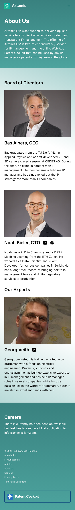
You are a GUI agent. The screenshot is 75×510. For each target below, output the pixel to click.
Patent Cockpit (14, 53)
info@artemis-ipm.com (20, 432)
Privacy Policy (11, 477)
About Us (9, 468)
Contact (8, 473)
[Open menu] (69, 6)
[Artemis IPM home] (15, 5)
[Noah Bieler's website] (52, 243)
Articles (8, 464)
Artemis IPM (10, 455)
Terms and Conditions (15, 481)
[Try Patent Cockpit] (37, 497)
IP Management (12, 459)
